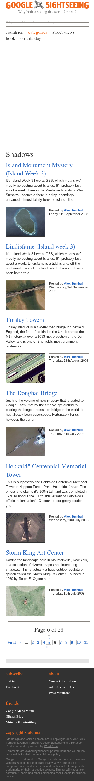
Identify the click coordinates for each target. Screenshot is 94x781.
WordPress (51, 746)
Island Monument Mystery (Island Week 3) (39, 169)
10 (79, 642)
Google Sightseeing (41, 7)
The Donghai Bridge (31, 393)
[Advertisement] (47, 91)
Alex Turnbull (73, 210)
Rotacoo (76, 742)
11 (86, 642)
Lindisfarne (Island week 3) (40, 246)
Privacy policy (51, 754)
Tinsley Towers (25, 319)
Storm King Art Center (35, 552)
